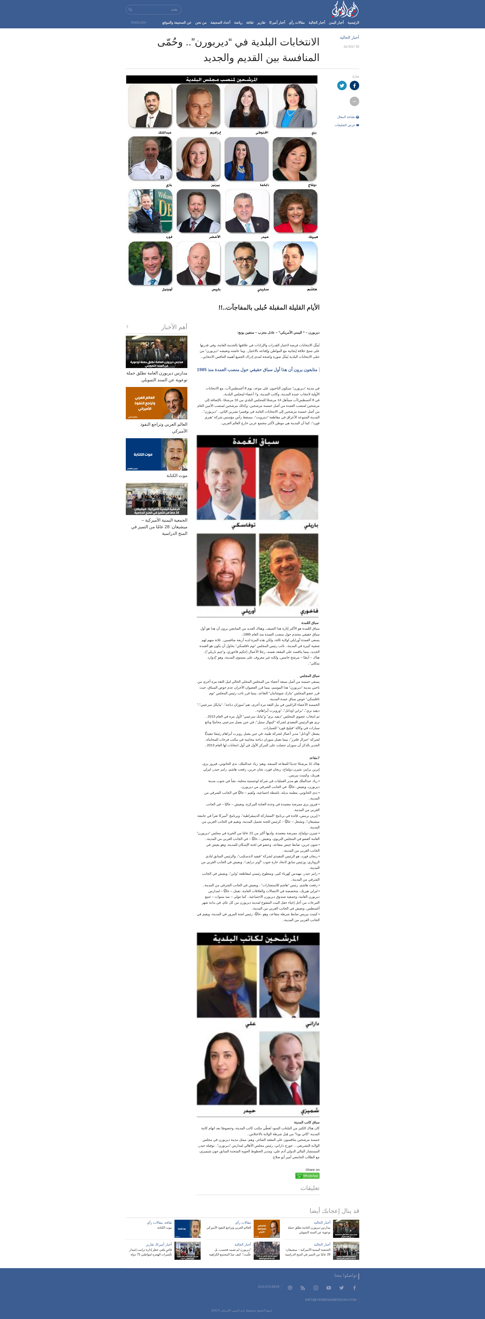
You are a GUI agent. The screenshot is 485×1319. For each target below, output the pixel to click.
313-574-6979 (268, 1287)
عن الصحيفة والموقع (177, 22)
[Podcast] (290, 1287)
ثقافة (249, 22)
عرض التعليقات (345, 125)
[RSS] (303, 1287)
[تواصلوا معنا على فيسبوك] (354, 1287)
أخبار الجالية (317, 22)
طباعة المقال (346, 117)
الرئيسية (353, 22)
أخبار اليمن (336, 22)
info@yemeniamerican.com (331, 1300)
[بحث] (130, 9)
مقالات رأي (297, 22)
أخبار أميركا (277, 22)
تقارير (261, 22)
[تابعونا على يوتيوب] (328, 1287)
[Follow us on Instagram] (316, 1287)
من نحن (201, 22)
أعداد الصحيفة (220, 22)
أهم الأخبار (174, 327)
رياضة (238, 22)
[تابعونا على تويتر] (341, 1287)
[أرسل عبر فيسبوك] (354, 85)
